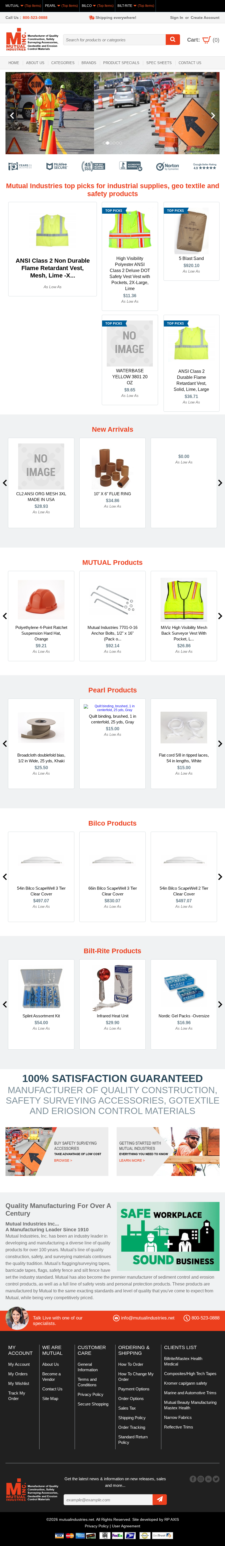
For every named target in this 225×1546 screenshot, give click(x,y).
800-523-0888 (35, 17)
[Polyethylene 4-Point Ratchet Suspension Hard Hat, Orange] (41, 600)
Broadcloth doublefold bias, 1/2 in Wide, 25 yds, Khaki (41, 758)
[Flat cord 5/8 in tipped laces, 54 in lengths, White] (184, 727)
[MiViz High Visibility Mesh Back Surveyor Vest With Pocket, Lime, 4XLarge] (184, 600)
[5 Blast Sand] (191, 231)
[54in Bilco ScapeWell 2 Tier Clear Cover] (184, 860)
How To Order (130, 1364)
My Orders (18, 1374)
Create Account (205, 17)
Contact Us (190, 63)
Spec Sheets (159, 63)
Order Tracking (131, 1427)
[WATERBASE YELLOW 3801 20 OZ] (130, 343)
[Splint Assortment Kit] (41, 988)
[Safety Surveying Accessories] (56, 1151)
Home (14, 63)
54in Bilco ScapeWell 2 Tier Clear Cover (184, 891)
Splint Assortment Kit (41, 1016)
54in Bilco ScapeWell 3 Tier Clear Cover (41, 891)
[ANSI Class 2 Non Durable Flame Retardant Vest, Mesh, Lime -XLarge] (52, 231)
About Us (35, 63)
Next (220, 483)
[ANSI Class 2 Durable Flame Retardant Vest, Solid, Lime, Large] (191, 343)
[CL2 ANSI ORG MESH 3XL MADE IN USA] (41, 466)
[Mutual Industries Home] (32, 39)
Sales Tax (127, 1408)
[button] (21, 113)
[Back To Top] (211, 772)
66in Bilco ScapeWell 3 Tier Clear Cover (112, 891)
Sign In (176, 17)
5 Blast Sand (191, 258)
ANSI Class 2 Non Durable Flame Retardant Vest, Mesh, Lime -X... (53, 268)
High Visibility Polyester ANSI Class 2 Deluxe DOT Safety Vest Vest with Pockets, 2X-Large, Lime (129, 273)
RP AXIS (171, 1519)
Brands (88, 63)
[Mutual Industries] (112, 113)
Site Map (50, 1398)
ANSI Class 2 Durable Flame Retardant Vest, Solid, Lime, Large (191, 380)
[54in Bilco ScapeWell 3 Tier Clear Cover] (41, 860)
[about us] (168, 1236)
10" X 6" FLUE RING (112, 493)
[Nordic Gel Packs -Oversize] (184, 988)
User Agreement (126, 1526)
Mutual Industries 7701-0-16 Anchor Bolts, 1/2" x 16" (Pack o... (112, 633)
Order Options (131, 1398)
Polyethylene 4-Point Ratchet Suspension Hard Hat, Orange (41, 633)
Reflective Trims (178, 1427)
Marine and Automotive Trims (190, 1392)
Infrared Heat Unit (112, 1016)
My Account (19, 1364)
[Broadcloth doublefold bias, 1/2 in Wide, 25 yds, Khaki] (41, 727)
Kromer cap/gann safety (185, 1383)
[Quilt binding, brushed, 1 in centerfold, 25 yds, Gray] (112, 708)
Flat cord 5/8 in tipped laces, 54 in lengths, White (184, 758)
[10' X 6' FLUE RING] (112, 466)
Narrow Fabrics (178, 1417)
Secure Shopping (93, 1404)
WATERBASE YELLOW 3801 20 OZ (130, 376)
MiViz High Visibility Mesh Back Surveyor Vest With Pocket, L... (184, 633)
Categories (63, 63)
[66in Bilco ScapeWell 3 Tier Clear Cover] (112, 860)
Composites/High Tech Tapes (190, 1373)
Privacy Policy (90, 1394)
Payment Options (134, 1389)
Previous (5, 483)
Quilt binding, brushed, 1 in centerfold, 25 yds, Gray (112, 719)
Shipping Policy (132, 1417)
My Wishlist (18, 1383)
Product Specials (121, 63)
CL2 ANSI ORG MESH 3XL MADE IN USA (41, 496)
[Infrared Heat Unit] (112, 988)
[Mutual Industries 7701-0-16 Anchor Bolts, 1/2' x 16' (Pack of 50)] (112, 600)
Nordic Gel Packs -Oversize (184, 1016)
